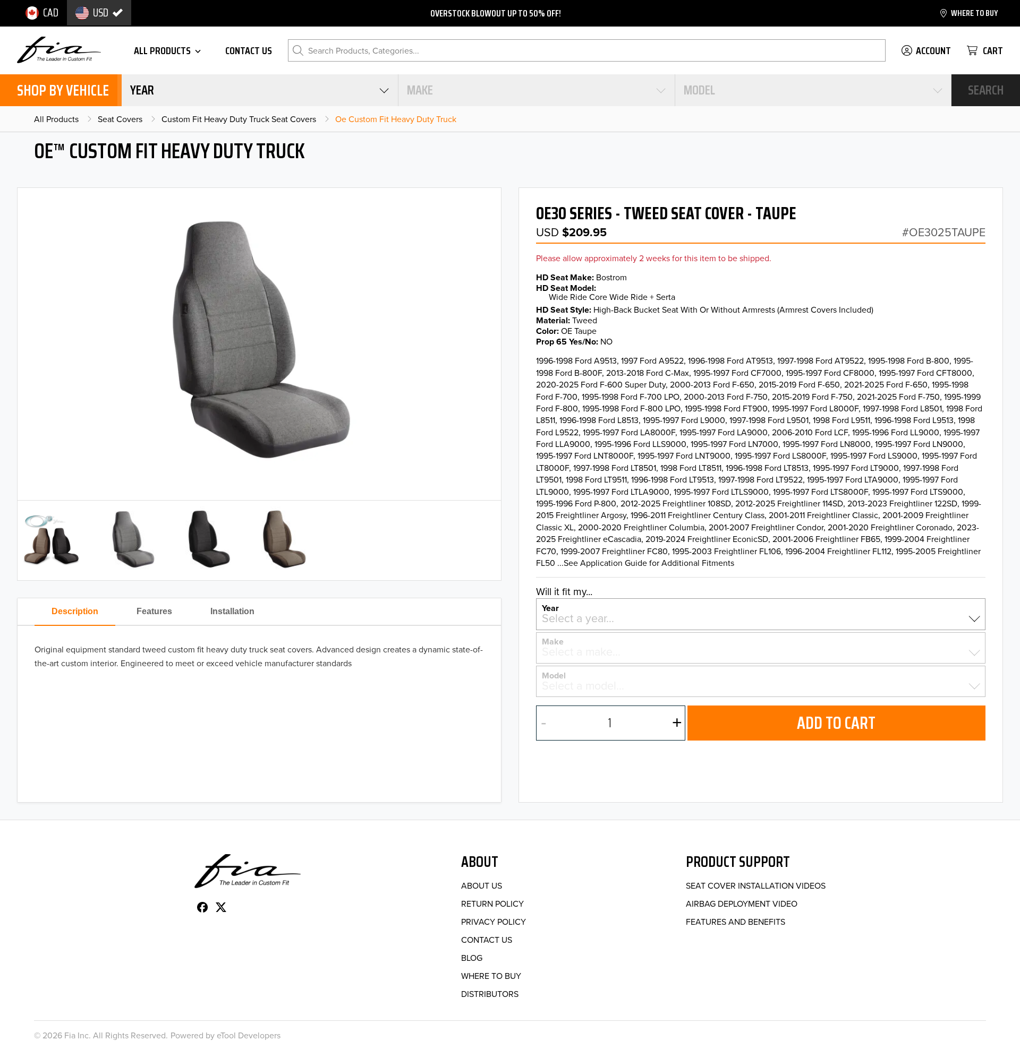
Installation (232, 611)
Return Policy (492, 903)
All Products (56, 119)
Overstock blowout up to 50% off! (495, 13)
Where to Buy (491, 976)
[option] (42, 12)
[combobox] (260, 90)
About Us (481, 885)
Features (154, 611)
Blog (471, 957)
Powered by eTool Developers (225, 1035)
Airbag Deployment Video (741, 903)
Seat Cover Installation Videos (756, 885)
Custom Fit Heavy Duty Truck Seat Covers (239, 119)
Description (75, 611)
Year (550, 607)
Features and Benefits (735, 921)
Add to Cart (836, 723)
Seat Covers (120, 119)
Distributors (489, 994)
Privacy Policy (493, 921)
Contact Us (486, 939)
